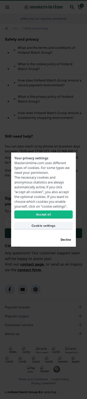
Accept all (43, 214)
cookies (33, 168)
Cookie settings (43, 225)
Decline (66, 240)
